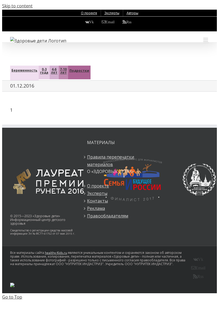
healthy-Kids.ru (56, 252)
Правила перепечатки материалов (110, 160)
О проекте (98, 186)
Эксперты (97, 193)
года (44, 71)
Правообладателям (107, 216)
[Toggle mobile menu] (206, 40)
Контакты (97, 201)
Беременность (24, 70)
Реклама (96, 208)
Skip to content (17, 6)
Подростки (79, 70)
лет (54, 71)
